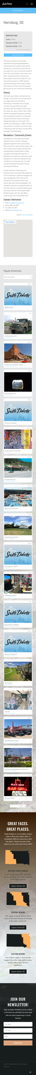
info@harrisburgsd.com (17, 203)
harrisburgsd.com (16, 210)
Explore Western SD (18, 886)
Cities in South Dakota (18, 55)
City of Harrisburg (27, 215)
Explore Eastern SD (18, 971)
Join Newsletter (18, 10)
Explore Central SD (18, 927)
